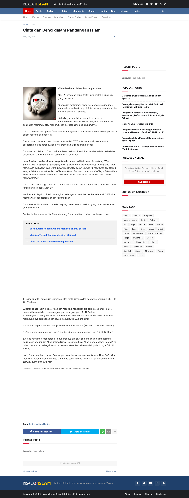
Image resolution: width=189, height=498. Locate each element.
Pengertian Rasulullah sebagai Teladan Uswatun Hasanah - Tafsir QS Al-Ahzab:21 (143, 130)
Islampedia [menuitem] (78, 11)
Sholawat (149, 251)
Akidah (136, 215)
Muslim (150, 238)
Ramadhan (137, 246)
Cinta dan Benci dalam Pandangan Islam (51, 241)
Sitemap (47, 17)
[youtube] (156, 4)
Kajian (126, 233)
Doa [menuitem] (113, 11)
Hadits (142, 224)
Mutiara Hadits (42, 424)
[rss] (165, 4)
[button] (163, 11)
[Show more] (114, 431)
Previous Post (31, 471)
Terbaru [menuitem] (51, 11)
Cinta (32, 24)
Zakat (140, 255)
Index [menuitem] (137, 11)
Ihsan (125, 229)
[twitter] (151, 4)
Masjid (126, 238)
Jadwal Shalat (91, 17)
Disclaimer (59, 17)
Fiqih (133, 224)
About (26, 17)
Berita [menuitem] (39, 11)
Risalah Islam (48, 494)
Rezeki (149, 246)
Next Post (111, 471)
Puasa (126, 246)
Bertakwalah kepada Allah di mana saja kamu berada (58, 228)
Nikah (153, 242)
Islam (143, 229)
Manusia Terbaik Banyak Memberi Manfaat (53, 235)
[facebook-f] (137, 483)
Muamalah (138, 238)
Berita (143, 220)
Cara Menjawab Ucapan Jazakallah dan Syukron (141, 97)
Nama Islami (141, 242)
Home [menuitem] (28, 11)
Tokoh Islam (128, 255)
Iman (134, 229)
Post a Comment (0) (70, 463)
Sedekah (127, 251)
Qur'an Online (74, 17)
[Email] (108, 431)
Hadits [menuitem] (103, 11)
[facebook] (147, 4)
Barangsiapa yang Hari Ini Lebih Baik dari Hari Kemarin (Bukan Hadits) (142, 105)
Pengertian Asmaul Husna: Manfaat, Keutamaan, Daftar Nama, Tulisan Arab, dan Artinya (143, 115)
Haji (151, 224)
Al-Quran (148, 215)
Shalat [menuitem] (91, 11)
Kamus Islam (138, 233)
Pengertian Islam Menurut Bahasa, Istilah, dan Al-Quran (143, 139)
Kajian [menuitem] (64, 11)
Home (25, 24)
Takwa (160, 251)
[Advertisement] (70, 62)
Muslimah (127, 242)
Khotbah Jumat (155, 233)
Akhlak (126, 215)
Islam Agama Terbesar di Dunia (137, 124)
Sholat (138, 251)
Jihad (151, 229)
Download (106, 17)
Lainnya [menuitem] (124, 11)
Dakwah (153, 220)
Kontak (35, 17)
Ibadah (160, 224)
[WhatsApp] (102, 431)
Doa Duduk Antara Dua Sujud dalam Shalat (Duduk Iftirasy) (143, 147)
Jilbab (160, 229)
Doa (125, 224)
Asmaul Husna (130, 220)
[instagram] (161, 4)
